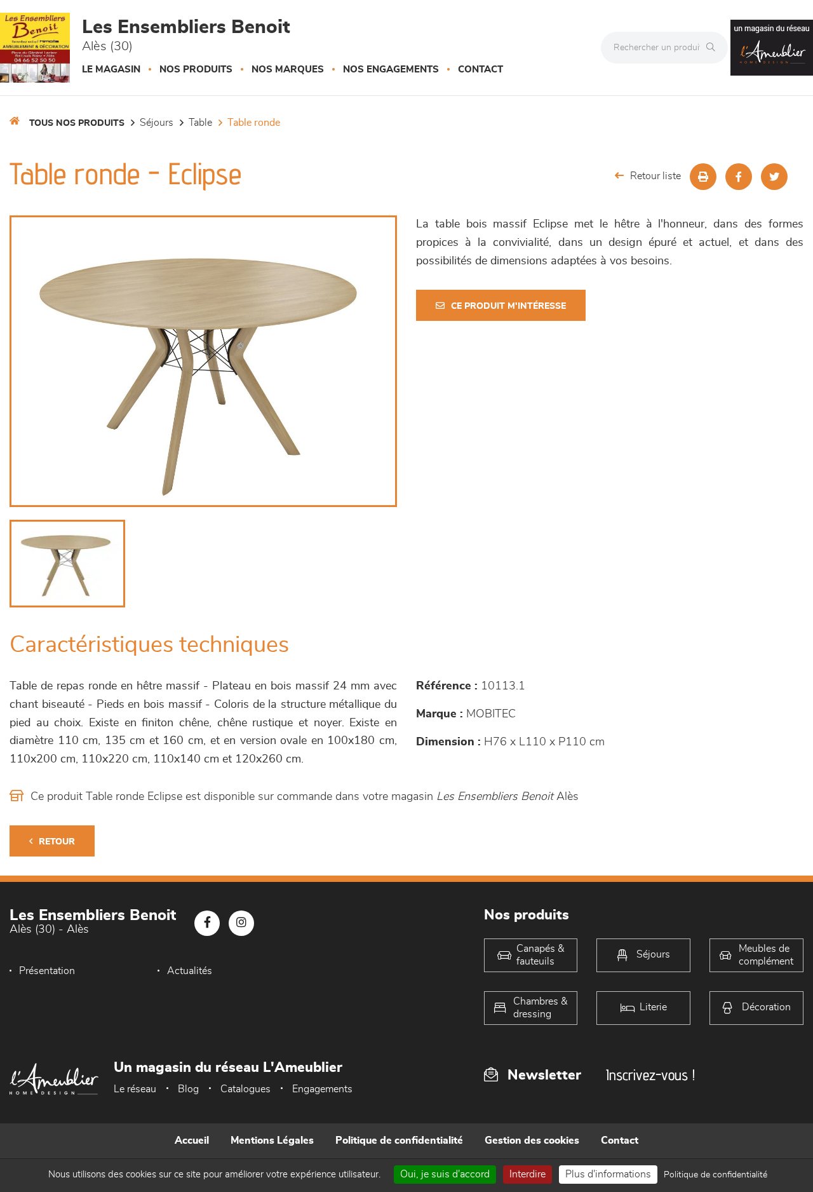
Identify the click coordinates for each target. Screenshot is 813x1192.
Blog (188, 1089)
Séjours (156, 123)
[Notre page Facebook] (207, 923)
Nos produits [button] (195, 69)
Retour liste (655, 176)
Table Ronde (253, 123)
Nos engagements (391, 69)
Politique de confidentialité (399, 1140)
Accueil (192, 1140)
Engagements (322, 1089)
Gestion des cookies (532, 1140)
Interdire (527, 1174)
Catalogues (245, 1089)
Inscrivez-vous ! (650, 1075)
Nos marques (288, 69)
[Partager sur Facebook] (738, 176)
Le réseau (135, 1089)
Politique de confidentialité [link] (715, 1174)
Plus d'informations (608, 1174)
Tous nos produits (76, 123)
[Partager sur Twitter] (774, 176)
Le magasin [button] (111, 69)
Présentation (47, 971)
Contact (480, 69)
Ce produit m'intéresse (508, 306)
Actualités (189, 971)
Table (200, 123)
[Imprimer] (703, 176)
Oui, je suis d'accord (445, 1174)
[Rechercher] (714, 48)
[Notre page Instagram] (241, 923)
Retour (57, 841)
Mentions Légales (272, 1140)
